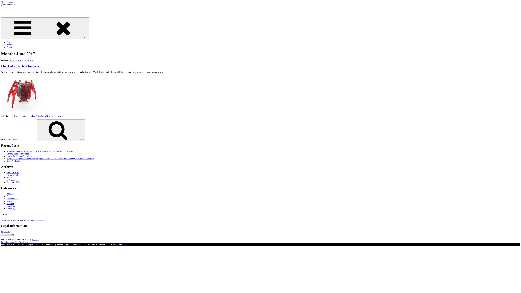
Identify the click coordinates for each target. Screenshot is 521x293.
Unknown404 (7, 9)
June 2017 (11, 177)
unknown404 (40, 220)
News (9, 201)
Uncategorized (13, 206)
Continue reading (42, 116)
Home (9, 42)
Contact (10, 47)
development (11, 220)
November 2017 (13, 175)
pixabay (35, 239)
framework (19, 220)
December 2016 (13, 182)
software (33, 220)
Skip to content (7, 2)
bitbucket (4, 220)
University (11, 208)
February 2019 (13, 172)
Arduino (10, 194)
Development (12, 199)
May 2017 (11, 180)
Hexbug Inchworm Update (18, 154)
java (25, 220)
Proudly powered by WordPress (14, 242)
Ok (126, 244)
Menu (86, 37)
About (9, 45)
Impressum (5, 231)
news (28, 220)
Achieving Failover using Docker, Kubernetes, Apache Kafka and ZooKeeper (40, 151)
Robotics (10, 203)
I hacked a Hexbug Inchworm (21, 66)
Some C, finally (13, 161)
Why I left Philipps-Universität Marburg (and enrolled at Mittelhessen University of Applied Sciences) (50, 158)
